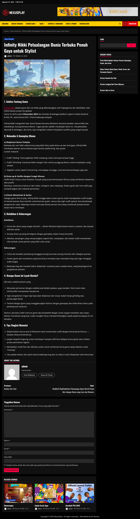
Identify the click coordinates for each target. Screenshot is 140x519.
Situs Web (8, 457)
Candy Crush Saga (41, 505)
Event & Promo (71, 23)
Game (41, 23)
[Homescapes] (18, 493)
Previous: (10, 387)
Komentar (8, 410)
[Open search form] (120, 24)
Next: (73, 388)
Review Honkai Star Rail (108, 78)
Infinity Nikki (9, 108)
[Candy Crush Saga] (49, 493)
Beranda (5, 23)
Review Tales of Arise (107, 90)
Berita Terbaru (17, 23)
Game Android (9, 39)
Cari (102, 39)
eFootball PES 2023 (72, 505)
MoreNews (84, 516)
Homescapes (8, 505)
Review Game (30, 23)
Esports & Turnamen (55, 23)
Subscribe (132, 23)
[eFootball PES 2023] (79, 493)
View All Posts (47, 375)
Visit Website (29, 375)
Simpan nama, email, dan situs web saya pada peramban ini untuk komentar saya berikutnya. (42, 465)
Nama (7, 440)
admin (9, 56)
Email (7, 449)
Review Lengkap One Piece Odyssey (112, 84)
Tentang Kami (84, 23)
